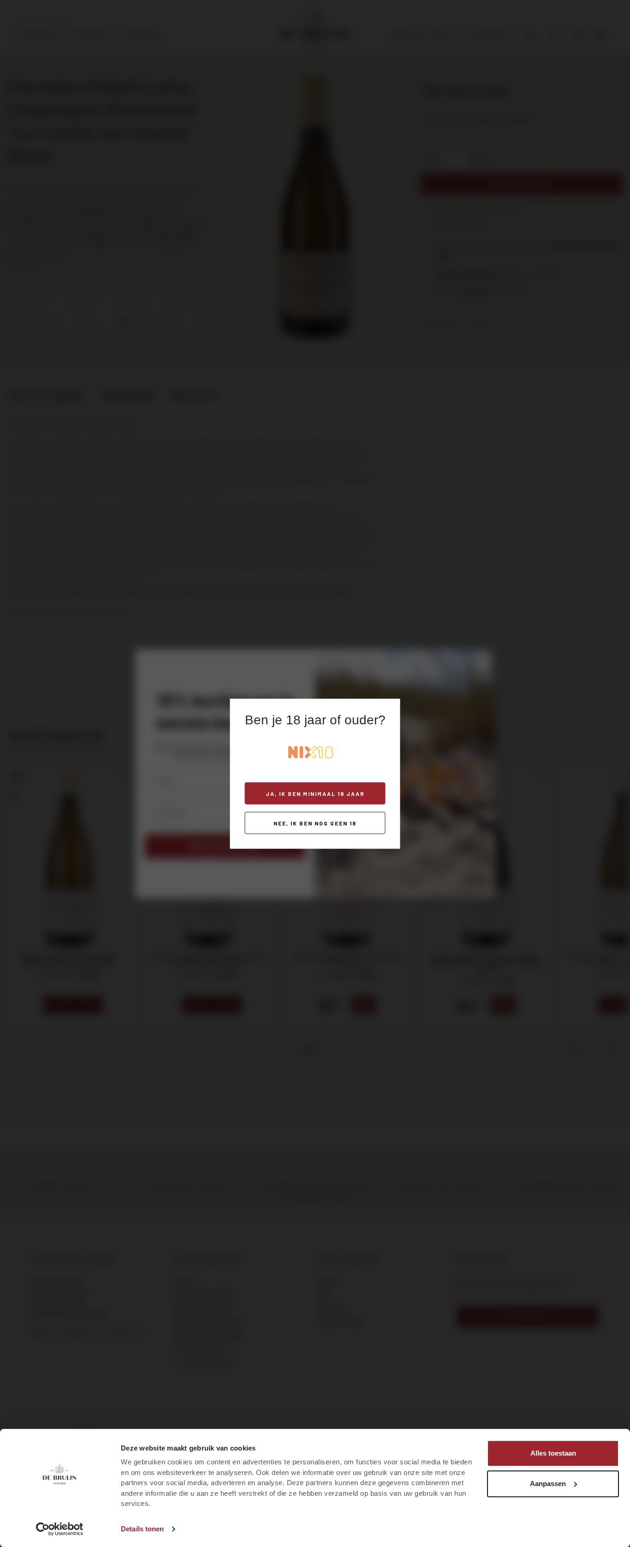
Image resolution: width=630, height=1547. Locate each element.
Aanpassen (548, 1483)
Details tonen (142, 1529)
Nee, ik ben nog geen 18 (315, 822)
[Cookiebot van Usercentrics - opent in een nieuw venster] (59, 1529)
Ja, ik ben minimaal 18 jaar (315, 793)
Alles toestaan (553, 1453)
